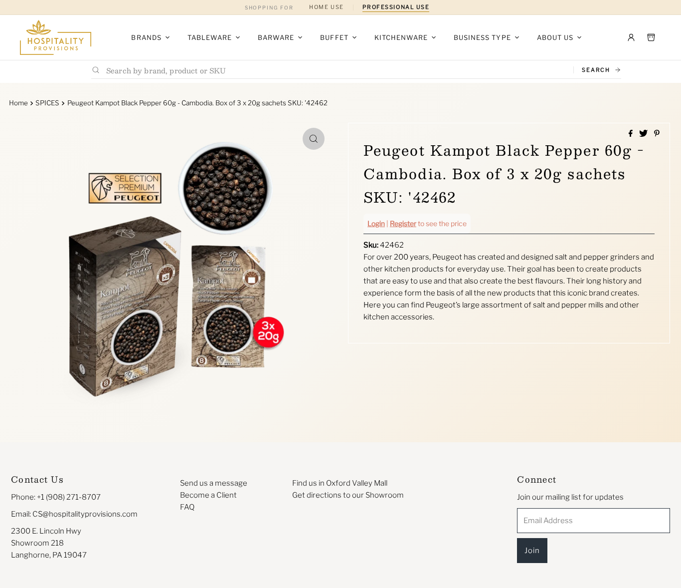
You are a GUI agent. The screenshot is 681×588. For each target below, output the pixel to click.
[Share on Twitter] (644, 134)
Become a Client (208, 495)
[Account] (631, 37)
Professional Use (396, 6)
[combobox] (335, 70)
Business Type (482, 37)
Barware (276, 37)
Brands (146, 37)
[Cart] (651, 37)
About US (555, 37)
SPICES (47, 103)
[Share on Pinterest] (657, 134)
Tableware (209, 37)
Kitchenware (401, 37)
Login (376, 223)
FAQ (187, 507)
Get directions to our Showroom (348, 495)
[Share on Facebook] (631, 134)
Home (18, 103)
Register (403, 223)
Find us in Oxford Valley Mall (339, 483)
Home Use (326, 6)
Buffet (334, 37)
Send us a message (213, 483)
